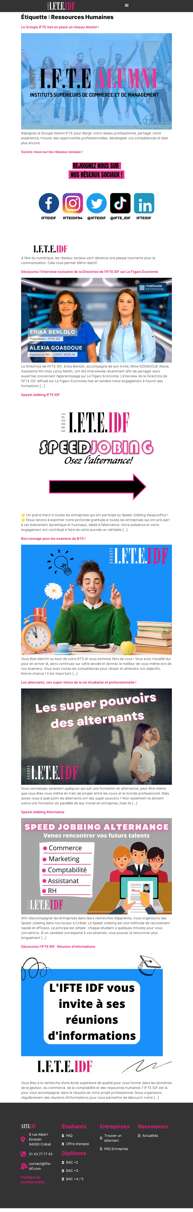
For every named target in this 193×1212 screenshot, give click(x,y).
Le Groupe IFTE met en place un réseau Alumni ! (60, 27)
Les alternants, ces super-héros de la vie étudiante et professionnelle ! (78, 682)
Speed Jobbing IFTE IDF (40, 395)
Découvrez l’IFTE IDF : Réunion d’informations (58, 947)
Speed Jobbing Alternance (42, 812)
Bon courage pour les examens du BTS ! (53, 539)
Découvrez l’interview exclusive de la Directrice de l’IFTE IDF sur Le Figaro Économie (89, 272)
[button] (126, 5)
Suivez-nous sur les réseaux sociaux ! (52, 152)
